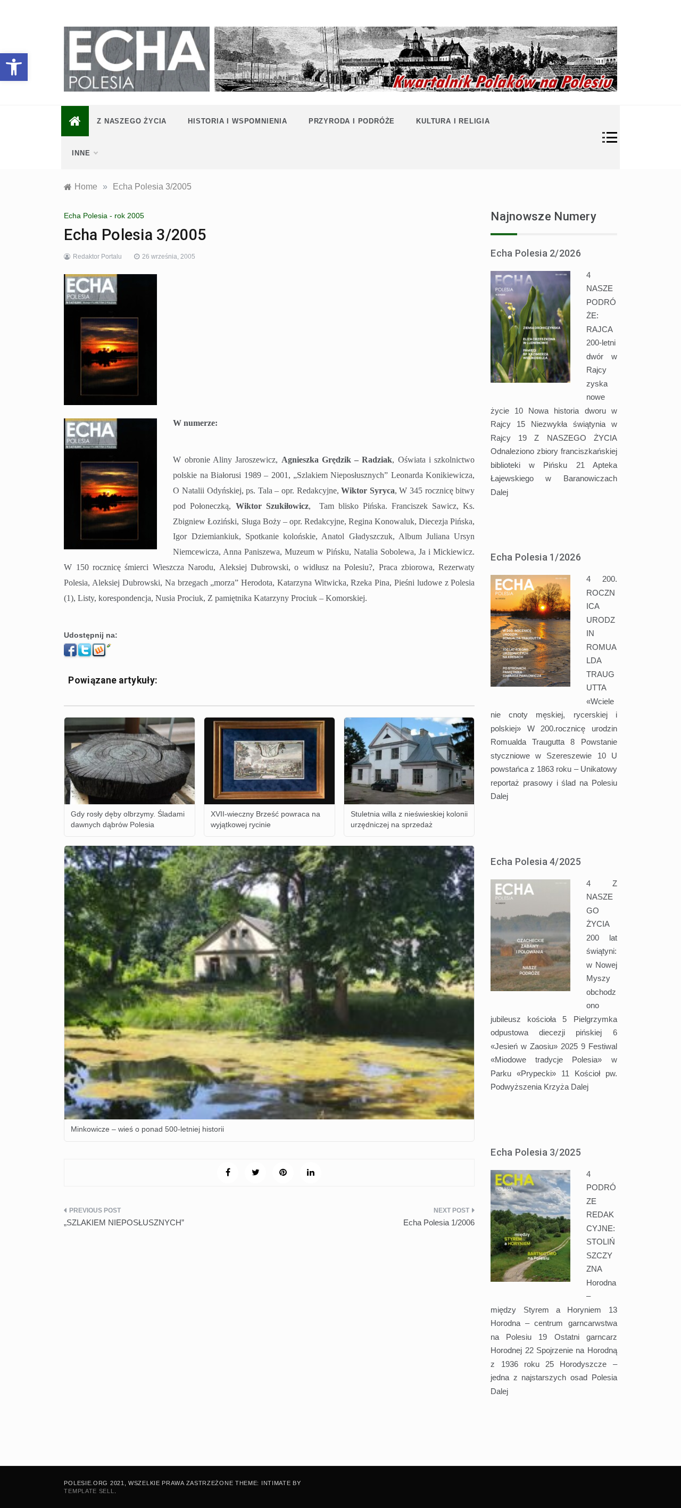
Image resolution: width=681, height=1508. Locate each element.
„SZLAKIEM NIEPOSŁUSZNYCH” (124, 1222)
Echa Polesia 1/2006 (439, 1222)
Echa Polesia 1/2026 (536, 557)
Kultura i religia (453, 121)
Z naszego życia (132, 121)
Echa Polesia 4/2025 (536, 861)
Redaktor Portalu (97, 256)
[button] (14, 67)
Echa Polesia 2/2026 (536, 253)
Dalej (499, 492)
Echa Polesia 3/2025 (536, 1152)
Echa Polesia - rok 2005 (104, 215)
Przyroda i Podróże (352, 121)
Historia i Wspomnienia (237, 121)
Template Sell (89, 1491)
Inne (81, 153)
